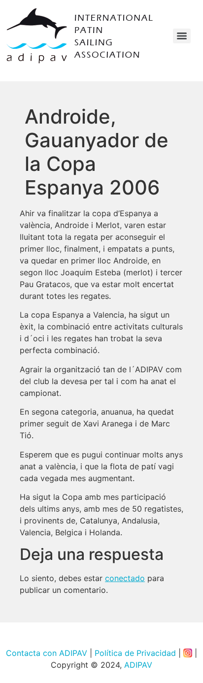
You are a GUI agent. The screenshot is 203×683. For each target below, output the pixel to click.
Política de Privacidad (135, 653)
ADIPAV (138, 665)
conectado (125, 578)
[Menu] (182, 36)
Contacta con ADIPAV (46, 653)
